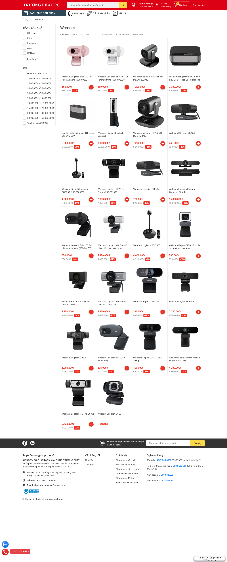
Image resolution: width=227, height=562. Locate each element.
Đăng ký (197, 443)
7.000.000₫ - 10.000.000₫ (40, 98)
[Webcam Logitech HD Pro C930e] (78, 393)
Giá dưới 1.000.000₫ (37, 73)
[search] (123, 5)
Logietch (31, 43)
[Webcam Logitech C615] (113, 393)
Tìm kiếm (89, 460)
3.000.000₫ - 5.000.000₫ (39, 88)
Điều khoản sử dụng (126, 464)
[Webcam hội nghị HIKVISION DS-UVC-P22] (149, 112)
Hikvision (31, 33)
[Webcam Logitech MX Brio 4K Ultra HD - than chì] (113, 280)
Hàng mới (138, 34)
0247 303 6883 (145, 6)
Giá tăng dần (106, 34)
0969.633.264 (167, 474)
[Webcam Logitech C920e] (78, 336)
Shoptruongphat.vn (54, 499)
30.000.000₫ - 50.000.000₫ (40, 118)
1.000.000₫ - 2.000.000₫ (39, 78)
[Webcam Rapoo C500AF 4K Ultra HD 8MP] (78, 280)
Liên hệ (122, 13)
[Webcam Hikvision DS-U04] (149, 168)
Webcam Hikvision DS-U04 (146, 189)
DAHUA (31, 52)
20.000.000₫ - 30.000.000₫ (40, 113)
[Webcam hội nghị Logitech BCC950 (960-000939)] (78, 168)
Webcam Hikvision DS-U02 (182, 133)
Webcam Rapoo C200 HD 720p (148, 301)
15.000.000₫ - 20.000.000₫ (40, 108)
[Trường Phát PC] (41, 5)
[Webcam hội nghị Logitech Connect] (113, 112)
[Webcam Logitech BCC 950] (149, 224)
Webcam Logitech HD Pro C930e (78, 413)
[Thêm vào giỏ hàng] (91, 87)
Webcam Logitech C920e (74, 357)
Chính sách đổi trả (125, 478)
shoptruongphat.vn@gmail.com (49, 485)
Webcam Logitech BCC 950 (146, 245)
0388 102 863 (180, 465)
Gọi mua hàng (145, 3)
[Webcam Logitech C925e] (185, 280)
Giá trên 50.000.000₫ (37, 122)
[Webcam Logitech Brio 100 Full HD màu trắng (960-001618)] (113, 55)
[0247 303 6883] (5, 551)
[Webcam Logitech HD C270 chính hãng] (113, 336)
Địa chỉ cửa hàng (166, 5)
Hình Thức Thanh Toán (127, 482)
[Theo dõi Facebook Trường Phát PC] (24, 442)
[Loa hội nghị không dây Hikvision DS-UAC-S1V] (78, 112)
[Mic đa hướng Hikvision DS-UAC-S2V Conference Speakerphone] (185, 55)
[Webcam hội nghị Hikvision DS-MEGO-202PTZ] (149, 55)
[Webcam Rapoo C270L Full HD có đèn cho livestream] (185, 224)
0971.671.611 (167, 480)
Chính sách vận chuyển (127, 469)
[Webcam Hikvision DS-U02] (185, 112)
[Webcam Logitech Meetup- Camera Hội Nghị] (185, 168)
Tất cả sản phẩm (101, 13)
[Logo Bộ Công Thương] (31, 491)
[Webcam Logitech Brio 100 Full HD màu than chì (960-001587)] (78, 224)
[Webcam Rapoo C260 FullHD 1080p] (149, 336)
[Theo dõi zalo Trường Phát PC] (32, 442)
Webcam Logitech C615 (109, 413)
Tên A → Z (77, 34)
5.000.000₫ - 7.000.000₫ (39, 93)
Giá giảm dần (122, 34)
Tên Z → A (91, 34)
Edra (29, 38)
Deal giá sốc (199, 5)
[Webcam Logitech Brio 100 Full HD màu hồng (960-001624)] (78, 55)
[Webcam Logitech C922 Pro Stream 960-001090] (113, 168)
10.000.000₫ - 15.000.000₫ (40, 103)
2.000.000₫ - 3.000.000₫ (39, 83)
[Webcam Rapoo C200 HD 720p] (149, 280)
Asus (29, 48)
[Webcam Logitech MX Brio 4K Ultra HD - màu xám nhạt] (113, 224)
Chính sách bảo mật (126, 460)
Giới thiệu (79, 13)
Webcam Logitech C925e (181, 301)
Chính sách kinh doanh (127, 473)
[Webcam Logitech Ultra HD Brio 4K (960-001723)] (185, 336)
